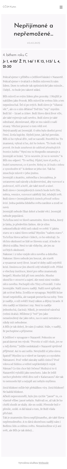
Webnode (44, 463)
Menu (61, 7)
